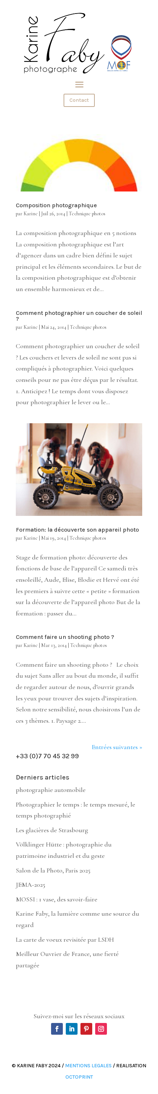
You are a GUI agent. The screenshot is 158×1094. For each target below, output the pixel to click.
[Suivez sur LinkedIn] (72, 1029)
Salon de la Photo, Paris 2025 (53, 870)
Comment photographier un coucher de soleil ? (79, 315)
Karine (31, 214)
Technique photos (87, 214)
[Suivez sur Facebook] (57, 1029)
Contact (79, 100)
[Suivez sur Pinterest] (86, 1029)
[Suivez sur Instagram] (101, 1029)
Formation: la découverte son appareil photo (77, 529)
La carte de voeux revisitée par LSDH (65, 939)
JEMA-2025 (30, 885)
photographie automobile (51, 790)
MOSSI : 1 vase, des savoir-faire (56, 899)
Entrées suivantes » (116, 747)
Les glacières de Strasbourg (52, 830)
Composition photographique (56, 205)
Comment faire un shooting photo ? (65, 636)
